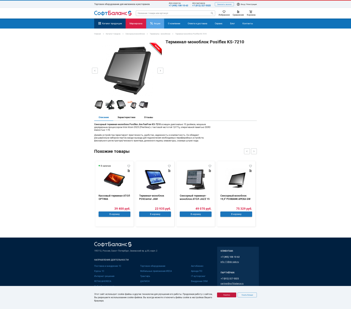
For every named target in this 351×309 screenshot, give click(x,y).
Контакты (247, 23)
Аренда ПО (196, 271)
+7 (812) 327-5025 (201, 5)
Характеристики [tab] (126, 117)
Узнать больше (247, 295)
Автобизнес (197, 266)
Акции (157, 23)
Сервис (219, 23)
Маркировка (135, 23)
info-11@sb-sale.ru (230, 262)
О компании (174, 23)
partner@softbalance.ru (232, 283)
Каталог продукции (112, 23)
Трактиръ (145, 276)
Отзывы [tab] (148, 117)
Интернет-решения (104, 276)
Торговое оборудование (152, 266)
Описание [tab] (104, 117)
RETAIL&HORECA (102, 281)
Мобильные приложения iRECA (156, 271)
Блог (232, 23)
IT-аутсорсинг (198, 276)
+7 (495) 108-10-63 (178, 5)
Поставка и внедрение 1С (107, 266)
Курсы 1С (99, 271)
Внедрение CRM (199, 281)
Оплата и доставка (197, 23)
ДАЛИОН (145, 281)
